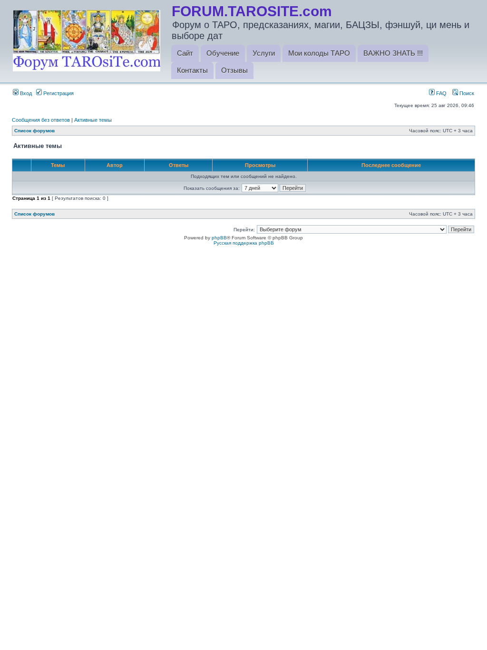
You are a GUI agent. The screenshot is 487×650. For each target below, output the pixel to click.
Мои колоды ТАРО (319, 53)
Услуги (264, 53)
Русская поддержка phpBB (244, 243)
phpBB (219, 237)
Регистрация (58, 93)
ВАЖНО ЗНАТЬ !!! (393, 53)
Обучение (222, 53)
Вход (25, 93)
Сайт (185, 53)
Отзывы (234, 70)
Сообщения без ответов (41, 120)
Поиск (466, 93)
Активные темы (93, 120)
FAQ (441, 93)
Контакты (192, 70)
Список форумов (34, 130)
